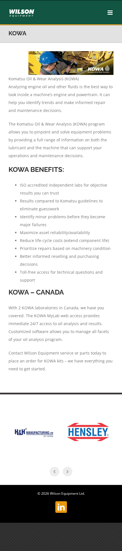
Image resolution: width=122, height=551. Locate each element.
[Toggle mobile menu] (110, 13)
